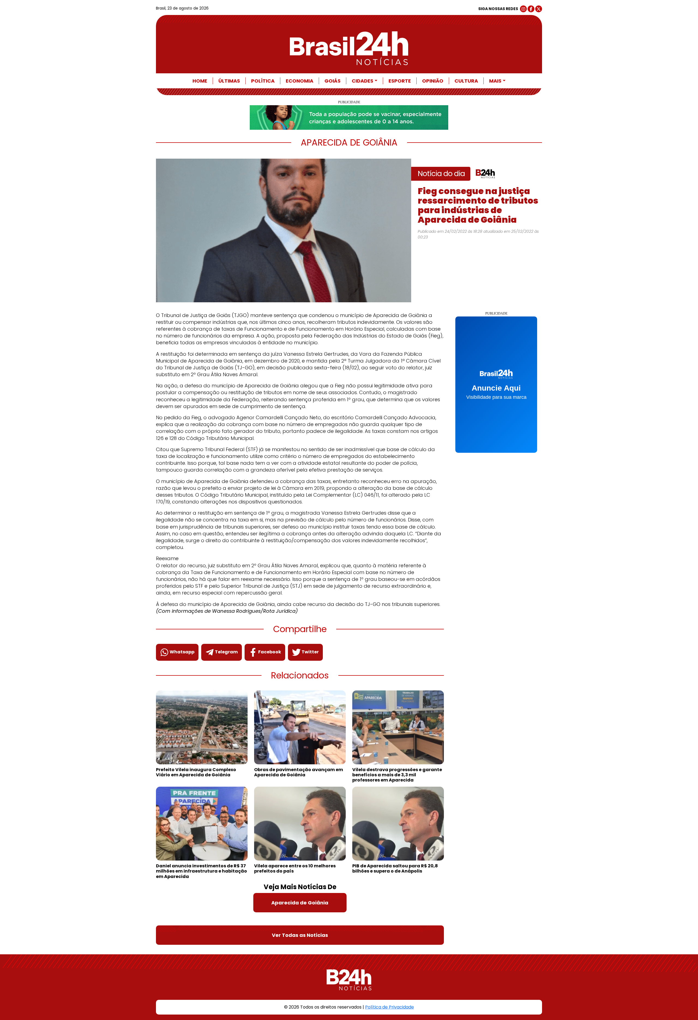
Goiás (332, 80)
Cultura (466, 80)
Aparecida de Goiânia (299, 902)
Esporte (400, 80)
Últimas (229, 80)
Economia (299, 80)
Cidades (362, 80)
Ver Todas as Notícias (300, 935)
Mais (495, 80)
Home (199, 80)
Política (263, 80)
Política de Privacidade (389, 1007)
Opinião (432, 80)
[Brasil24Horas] (349, 48)
